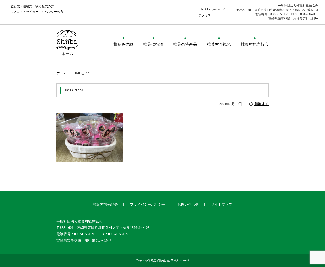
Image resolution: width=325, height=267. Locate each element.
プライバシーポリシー (147, 204)
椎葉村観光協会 (255, 44)
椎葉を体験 (123, 44)
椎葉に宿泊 (153, 44)
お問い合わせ (188, 204)
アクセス (205, 15)
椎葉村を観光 (219, 44)
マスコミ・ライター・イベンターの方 (37, 11)
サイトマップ (221, 204)
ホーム (61, 73)
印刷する (261, 104)
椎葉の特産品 (185, 44)
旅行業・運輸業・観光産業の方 (32, 6)
